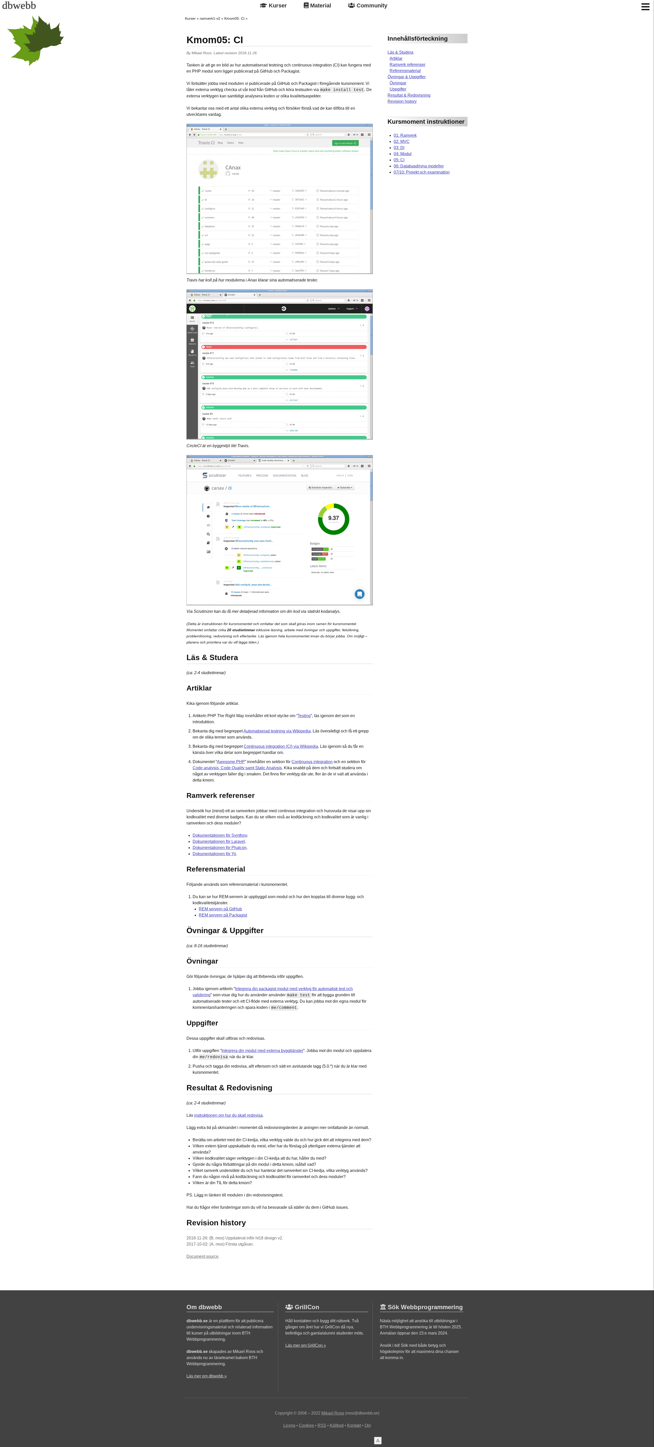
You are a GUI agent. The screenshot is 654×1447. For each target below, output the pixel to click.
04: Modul (403, 154)
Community (371, 5)
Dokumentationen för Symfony (220, 835)
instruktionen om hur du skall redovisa (228, 1115)
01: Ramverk (405, 135)
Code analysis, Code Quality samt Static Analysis (237, 768)
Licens (289, 1425)
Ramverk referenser (407, 64)
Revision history (402, 101)
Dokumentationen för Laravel (219, 841)
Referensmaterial (405, 71)
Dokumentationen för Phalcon (220, 847)
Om (368, 1425)
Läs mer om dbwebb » (206, 1376)
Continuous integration (312, 762)
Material (320, 5)
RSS (322, 1425)
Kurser (277, 5)
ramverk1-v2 (210, 18)
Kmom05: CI (234, 18)
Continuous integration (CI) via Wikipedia (281, 746)
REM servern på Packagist (223, 915)
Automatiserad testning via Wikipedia (277, 731)
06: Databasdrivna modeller (419, 166)
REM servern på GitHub (220, 909)
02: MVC (402, 141)
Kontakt (354, 1425)
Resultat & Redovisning (409, 95)
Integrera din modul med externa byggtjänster (262, 1050)
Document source (202, 1256)
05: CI (399, 160)
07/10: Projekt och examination (422, 172)
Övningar (398, 83)
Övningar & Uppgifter (407, 77)
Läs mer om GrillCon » (305, 1345)
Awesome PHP (231, 762)
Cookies (306, 1425)
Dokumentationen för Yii (214, 854)
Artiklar (396, 58)
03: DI (399, 147)
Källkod (337, 1425)
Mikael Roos (202, 53)
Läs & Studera (400, 52)
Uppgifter (398, 89)
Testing (304, 716)
